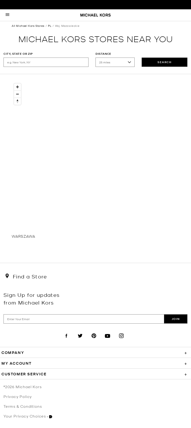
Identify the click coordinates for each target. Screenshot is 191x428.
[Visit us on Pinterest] (94, 340)
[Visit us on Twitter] (80, 340)
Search (164, 62)
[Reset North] (17, 101)
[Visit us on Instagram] (121, 340)
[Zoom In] (17, 87)
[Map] (95, 157)
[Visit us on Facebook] (66, 340)
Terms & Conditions (22, 406)
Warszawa (23, 235)
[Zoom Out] (17, 94)
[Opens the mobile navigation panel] (7, 15)
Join (176, 319)
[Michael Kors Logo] (95, 15)
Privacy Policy (17, 396)
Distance (103, 54)
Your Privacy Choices (24, 415)
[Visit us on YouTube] (107, 340)
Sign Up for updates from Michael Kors (31, 298)
